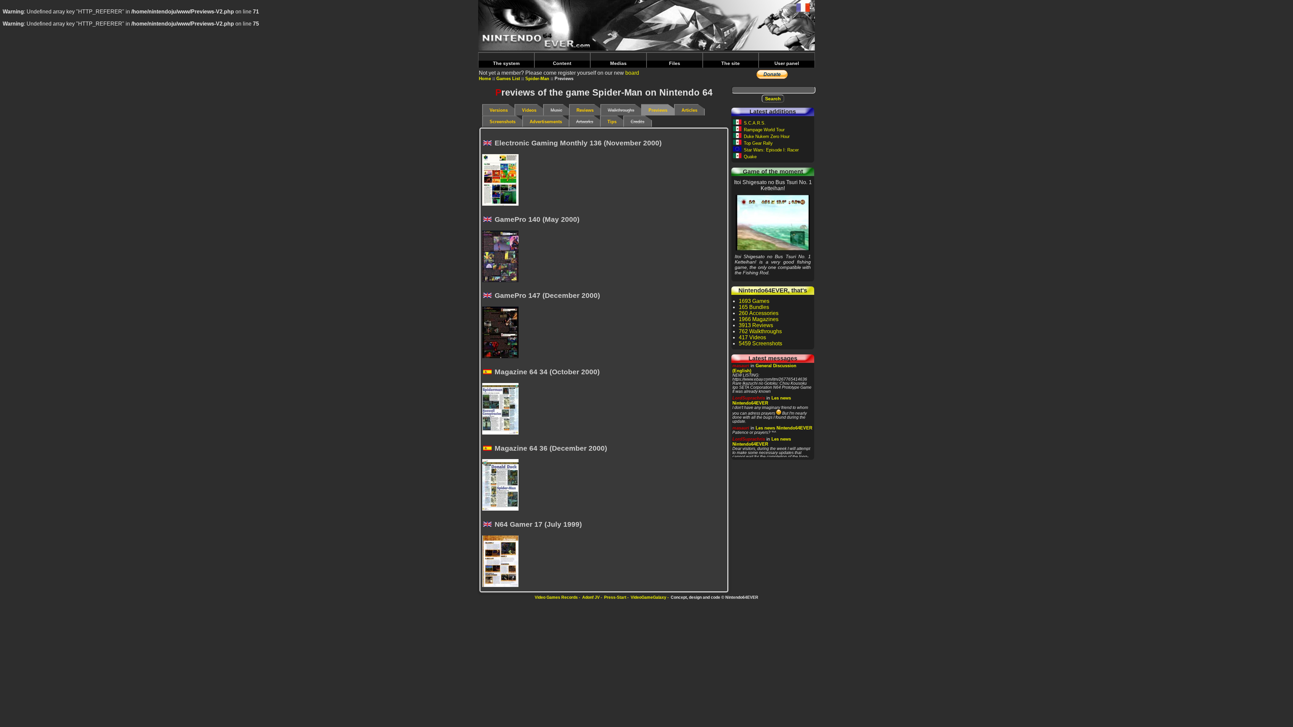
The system (506, 63)
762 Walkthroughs (760, 331)
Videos (529, 110)
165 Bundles (754, 307)
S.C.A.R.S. (755, 123)
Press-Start (615, 597)
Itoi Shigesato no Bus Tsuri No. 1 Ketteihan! (773, 222)
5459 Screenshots (760, 343)
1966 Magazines (758, 319)
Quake (750, 156)
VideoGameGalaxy (648, 597)
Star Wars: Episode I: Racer (771, 149)
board (632, 73)
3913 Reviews (756, 325)
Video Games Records (556, 597)
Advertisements (546, 121)
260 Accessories (758, 313)
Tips (612, 121)
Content (562, 63)
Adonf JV (591, 597)
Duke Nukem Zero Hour (767, 136)
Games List (508, 78)
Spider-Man (537, 78)
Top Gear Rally (758, 143)
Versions (499, 110)
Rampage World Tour (764, 129)
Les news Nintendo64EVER (761, 400)
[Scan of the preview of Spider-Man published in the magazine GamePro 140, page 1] (502, 257)
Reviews (585, 110)
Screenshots (503, 121)
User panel (786, 63)
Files (674, 63)
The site (730, 63)
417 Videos (752, 337)
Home (485, 78)
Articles (689, 110)
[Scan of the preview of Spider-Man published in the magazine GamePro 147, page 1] (502, 333)
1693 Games (754, 301)
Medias (618, 63)
